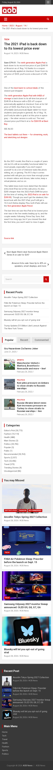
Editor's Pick (9, 430)
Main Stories (9, 440)
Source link (9, 238)
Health (7, 437)
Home (4, 732)
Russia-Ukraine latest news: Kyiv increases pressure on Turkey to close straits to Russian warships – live (32, 406)
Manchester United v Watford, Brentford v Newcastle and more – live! (31, 366)
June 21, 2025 (10, 352)
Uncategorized (10, 471)
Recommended (11, 454)
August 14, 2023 (11, 53)
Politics (21, 380)
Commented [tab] (42, 340)
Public (6, 451)
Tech (6, 39)
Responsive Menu (48, 2)
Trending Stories (11, 467)
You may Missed (14, 480)
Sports (20, 360)
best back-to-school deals (26, 88)
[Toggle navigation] (5, 19)
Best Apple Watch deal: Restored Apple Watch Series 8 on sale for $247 (27, 253)
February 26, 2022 (24, 372)
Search (46, 279)
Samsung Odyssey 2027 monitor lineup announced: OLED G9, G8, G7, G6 (31, 701)
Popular (7, 447)
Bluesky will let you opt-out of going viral (22, 320)
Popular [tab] (9, 340)
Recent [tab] (24, 340)
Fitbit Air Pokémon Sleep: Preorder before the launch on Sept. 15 (29, 689)
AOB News (24, 53)
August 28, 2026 (11, 520)
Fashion (7, 434)
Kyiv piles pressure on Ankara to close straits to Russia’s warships (33, 385)
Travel (6, 464)
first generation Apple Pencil (19, 206)
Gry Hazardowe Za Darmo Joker (21, 348)
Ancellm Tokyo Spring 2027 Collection (21, 297)
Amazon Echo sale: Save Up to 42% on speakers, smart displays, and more (29, 264)
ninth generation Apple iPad (33, 62)
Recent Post (11, 671)
